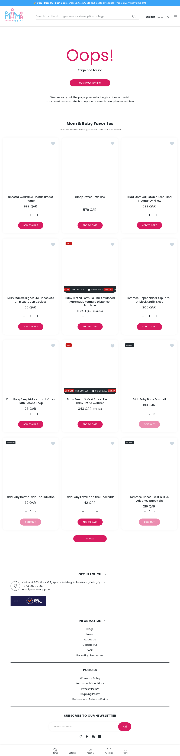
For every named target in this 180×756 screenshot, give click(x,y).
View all (90, 538)
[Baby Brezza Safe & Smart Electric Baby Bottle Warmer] (90, 368)
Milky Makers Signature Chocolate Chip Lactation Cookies (30, 300)
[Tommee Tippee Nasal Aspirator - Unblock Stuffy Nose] (149, 266)
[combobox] (87, 16)
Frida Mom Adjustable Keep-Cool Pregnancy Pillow (149, 199)
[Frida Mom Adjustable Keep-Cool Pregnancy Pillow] (149, 165)
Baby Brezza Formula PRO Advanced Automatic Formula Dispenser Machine (90, 301)
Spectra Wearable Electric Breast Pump (30, 199)
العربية (160, 16)
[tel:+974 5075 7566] (168, 16)
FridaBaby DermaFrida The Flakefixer (31, 497)
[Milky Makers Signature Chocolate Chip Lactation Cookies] (30, 266)
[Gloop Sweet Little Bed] (90, 165)
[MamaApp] (14, 16)
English (150, 16)
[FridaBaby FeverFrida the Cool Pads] (90, 465)
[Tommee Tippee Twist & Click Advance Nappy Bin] (149, 465)
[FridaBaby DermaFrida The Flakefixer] (30, 465)
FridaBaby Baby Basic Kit (149, 399)
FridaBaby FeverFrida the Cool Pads (90, 497)
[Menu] (175, 16)
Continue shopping (90, 82)
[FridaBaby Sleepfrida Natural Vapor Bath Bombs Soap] (30, 368)
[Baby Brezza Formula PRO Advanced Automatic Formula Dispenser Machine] (90, 266)
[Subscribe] (124, 726)
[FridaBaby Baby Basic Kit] (149, 368)
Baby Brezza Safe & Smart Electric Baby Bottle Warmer (90, 401)
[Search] (134, 16)
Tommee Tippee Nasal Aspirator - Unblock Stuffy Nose (149, 300)
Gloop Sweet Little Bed (90, 197)
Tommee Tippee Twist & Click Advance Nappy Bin (149, 499)
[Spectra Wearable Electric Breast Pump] (30, 165)
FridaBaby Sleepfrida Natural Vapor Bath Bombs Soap (30, 401)
